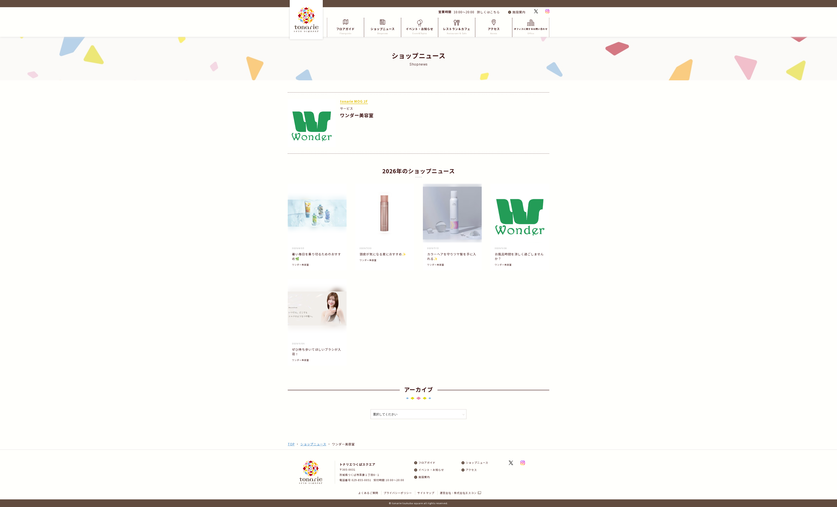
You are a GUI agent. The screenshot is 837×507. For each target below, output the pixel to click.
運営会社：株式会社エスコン (458, 493)
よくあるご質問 (368, 493)
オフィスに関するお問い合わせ (531, 31)
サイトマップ (425, 493)
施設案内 (519, 12)
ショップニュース (383, 31)
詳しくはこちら (487, 12)
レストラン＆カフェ (456, 31)
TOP (291, 444)
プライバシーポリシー (398, 493)
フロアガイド (345, 31)
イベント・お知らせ (419, 31)
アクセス (494, 31)
